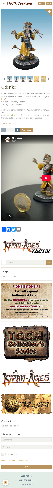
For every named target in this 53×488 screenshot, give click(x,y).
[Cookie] (5, 483)
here (3, 99)
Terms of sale (26, 484)
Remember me (11, 454)
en (48, 3)
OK (48, 262)
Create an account (8, 461)
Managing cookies (26, 480)
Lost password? (22, 461)
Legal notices (26, 476)
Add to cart (27, 130)
